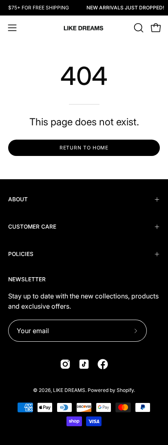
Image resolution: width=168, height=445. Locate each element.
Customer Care (32, 226)
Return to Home (84, 148)
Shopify (125, 390)
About (18, 199)
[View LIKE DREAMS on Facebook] (103, 364)
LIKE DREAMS (69, 390)
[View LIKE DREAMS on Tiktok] (84, 364)
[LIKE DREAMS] (84, 28)
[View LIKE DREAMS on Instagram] (65, 364)
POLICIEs (20, 254)
